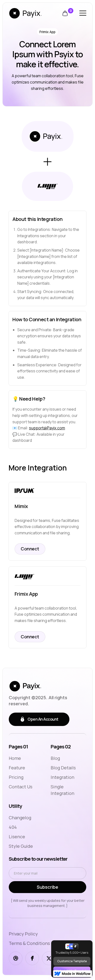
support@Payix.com (47, 428)
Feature (17, 768)
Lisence (17, 836)
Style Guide (21, 846)
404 (13, 827)
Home (15, 758)
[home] (33, 13)
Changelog (20, 817)
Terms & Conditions (29, 943)
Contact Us (20, 787)
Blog (55, 758)
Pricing (16, 777)
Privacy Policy (23, 934)
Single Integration (62, 790)
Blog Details (63, 768)
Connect (30, 549)
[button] (67, 13)
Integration (62, 777)
